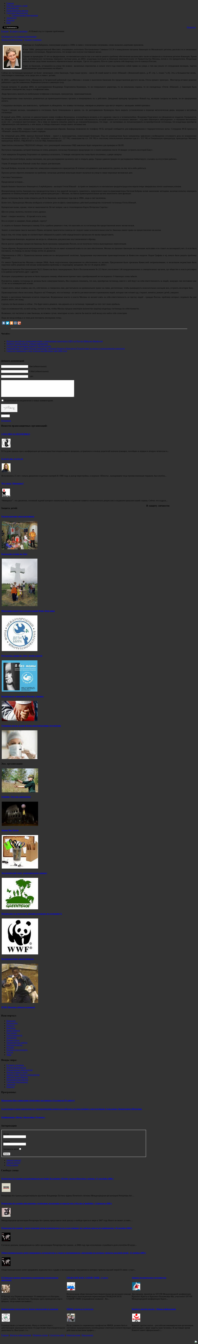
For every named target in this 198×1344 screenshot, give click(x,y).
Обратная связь (73, 1335)
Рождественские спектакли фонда (17, 516)
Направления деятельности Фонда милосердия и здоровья (29, 1309)
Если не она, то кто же (12, 459)
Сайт (31, 376)
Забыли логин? (13, 1163)
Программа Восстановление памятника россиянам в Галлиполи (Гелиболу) (38, 1100)
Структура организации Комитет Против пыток (29, 346)
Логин (6, 1134)
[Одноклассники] (11, 323)
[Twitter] (7, 323)
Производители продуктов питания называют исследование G (31, 914)
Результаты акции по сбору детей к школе (21, 656)
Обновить (5, 413)
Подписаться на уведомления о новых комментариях (28, 400)
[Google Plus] (19, 323)
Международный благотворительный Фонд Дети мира (28, 611)
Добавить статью (40, 1335)
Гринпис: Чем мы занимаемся (16, 797)
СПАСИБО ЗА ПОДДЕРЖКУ (15, 434)
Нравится (191, 27)
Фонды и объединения (12, 40)
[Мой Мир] (15, 323)
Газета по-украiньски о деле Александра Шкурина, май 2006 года (37, 351)
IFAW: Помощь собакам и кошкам (18, 1007)
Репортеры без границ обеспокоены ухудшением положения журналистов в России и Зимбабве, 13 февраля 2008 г (56, 1203)
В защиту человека (18, 31)
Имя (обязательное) (37, 366)
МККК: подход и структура (80, 1309)
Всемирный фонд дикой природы (17, 959)
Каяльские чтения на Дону (14, 554)
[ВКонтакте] (3, 323)
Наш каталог (87, 1335)
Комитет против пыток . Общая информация (27, 343)
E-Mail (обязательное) (38, 371)
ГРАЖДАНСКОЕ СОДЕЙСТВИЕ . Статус (87, 1278)
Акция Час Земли (9, 830)
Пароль (6, 1141)
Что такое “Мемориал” (12, 483)
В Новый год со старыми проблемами (19, 36)
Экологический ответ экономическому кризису (24, 873)
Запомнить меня (10, 1149)
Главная (4, 31)
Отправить (6, 420)
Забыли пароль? (13, 1160)
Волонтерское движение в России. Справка (22, 696)
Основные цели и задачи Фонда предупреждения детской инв (31, 726)
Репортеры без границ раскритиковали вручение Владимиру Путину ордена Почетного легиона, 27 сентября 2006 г (57, 1179)
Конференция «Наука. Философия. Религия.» (23, 1117)
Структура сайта (57, 1335)
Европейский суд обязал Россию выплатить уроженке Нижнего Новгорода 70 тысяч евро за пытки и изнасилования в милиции (66, 348)
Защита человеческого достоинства (149, 1278)
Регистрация (12, 1165)
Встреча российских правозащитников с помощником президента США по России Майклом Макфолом (55, 341)
